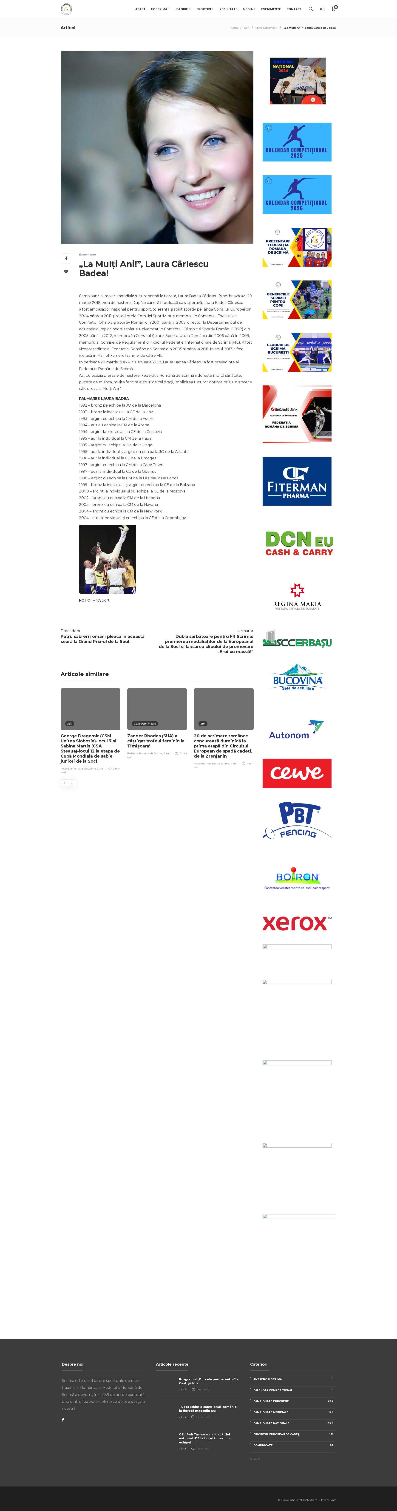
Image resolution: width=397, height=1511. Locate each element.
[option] (90, 731)
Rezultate (228, 9)
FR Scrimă (159, 9)
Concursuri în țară (145, 723)
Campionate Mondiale (293, 1412)
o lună (183, 1389)
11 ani (233, 763)
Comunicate (293, 1445)
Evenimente (271, 9)
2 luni (182, 1417)
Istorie (182, 9)
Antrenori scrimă (293, 1379)
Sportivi (203, 9)
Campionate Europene (293, 1401)
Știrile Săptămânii (266, 27)
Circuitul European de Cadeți (293, 1434)
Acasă (140, 9)
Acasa (234, 27)
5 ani (167, 753)
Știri (246, 27)
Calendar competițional (293, 1390)
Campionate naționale (293, 1423)
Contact (294, 9)
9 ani (100, 768)
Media (248, 9)
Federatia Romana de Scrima (78, 768)
